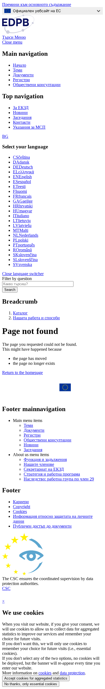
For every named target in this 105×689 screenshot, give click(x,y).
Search (9, 290)
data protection (72, 673)
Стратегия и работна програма (52, 474)
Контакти (21, 122)
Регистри (21, 79)
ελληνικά (23, 172)
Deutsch (23, 167)
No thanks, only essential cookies (30, 684)
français (22, 196)
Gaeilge (23, 201)
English (22, 176)
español (22, 181)
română (22, 250)
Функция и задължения (45, 459)
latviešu (22, 225)
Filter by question (17, 278)
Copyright (21, 506)
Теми (17, 70)
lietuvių (22, 220)
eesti (19, 186)
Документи (23, 75)
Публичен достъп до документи (42, 526)
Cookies (20, 511)
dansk (21, 162)
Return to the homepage (22, 372)
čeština (21, 157)
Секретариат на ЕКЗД (44, 469)
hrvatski (23, 206)
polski (20, 240)
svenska (22, 264)
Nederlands (25, 235)
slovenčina (25, 254)
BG (5, 136)
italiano (21, 215)
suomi (20, 191)
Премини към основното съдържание (36, 4)
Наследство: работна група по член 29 (59, 479)
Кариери (21, 501)
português (24, 245)
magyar (22, 211)
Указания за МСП (29, 127)
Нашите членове (39, 464)
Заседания (22, 117)
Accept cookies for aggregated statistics (35, 678)
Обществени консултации (37, 84)
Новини (20, 112)
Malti (20, 230)
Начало (19, 65)
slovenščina (25, 259)
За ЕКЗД (21, 107)
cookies (44, 673)
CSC (6, 588)
